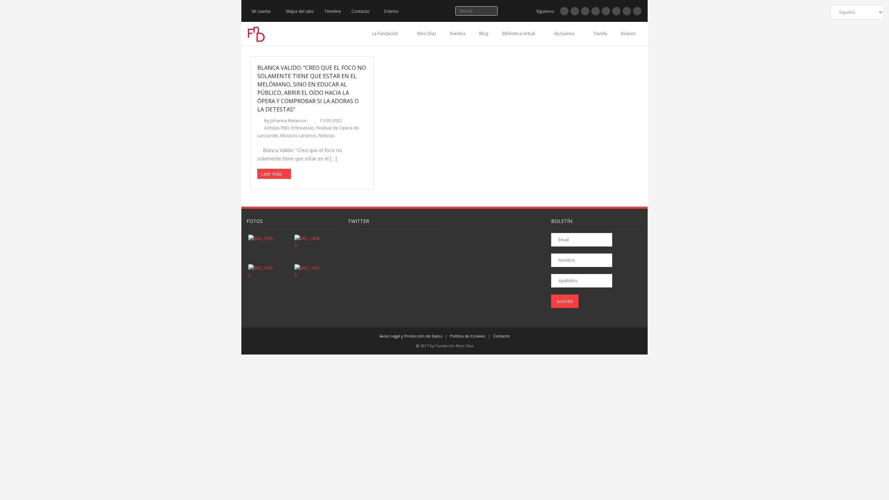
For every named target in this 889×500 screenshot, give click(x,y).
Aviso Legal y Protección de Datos (411, 336)
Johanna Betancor (288, 121)
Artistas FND (276, 128)
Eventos (457, 33)
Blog (483, 33)
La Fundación (385, 33)
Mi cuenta (261, 11)
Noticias (326, 136)
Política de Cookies (467, 336)
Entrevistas (302, 128)
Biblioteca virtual (518, 33)
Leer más (271, 173)
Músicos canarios (298, 136)
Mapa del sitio (300, 11)
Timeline (332, 11)
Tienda (600, 33)
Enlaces (628, 33)
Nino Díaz (426, 33)
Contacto (360, 11)
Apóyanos (564, 33)
